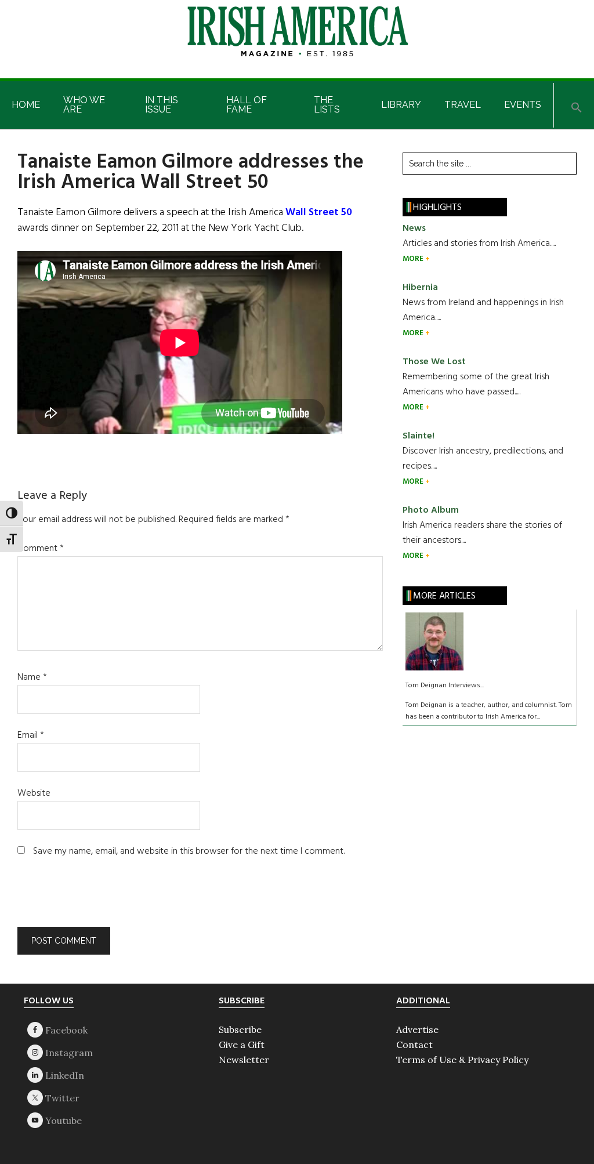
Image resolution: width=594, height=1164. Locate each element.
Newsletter (244, 1059)
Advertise (417, 1029)
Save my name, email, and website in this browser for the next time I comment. (189, 851)
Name (32, 677)
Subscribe (240, 1029)
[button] (576, 105)
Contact (414, 1044)
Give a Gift (242, 1044)
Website (33, 793)
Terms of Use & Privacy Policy (462, 1059)
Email (30, 735)
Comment (40, 548)
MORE (414, 259)
